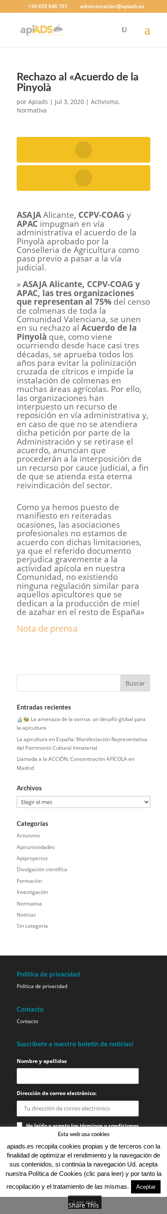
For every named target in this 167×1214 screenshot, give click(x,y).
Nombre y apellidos (42, 1061)
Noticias (26, 914)
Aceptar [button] (145, 1187)
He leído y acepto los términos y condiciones (82, 1125)
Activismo (104, 102)
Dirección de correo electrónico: (56, 1093)
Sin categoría (32, 925)
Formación (29, 881)
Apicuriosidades (36, 847)
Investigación (32, 892)
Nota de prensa (47, 628)
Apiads (38, 102)
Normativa (32, 110)
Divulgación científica (42, 869)
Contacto (27, 1021)
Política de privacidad (42, 986)
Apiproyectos (32, 858)
